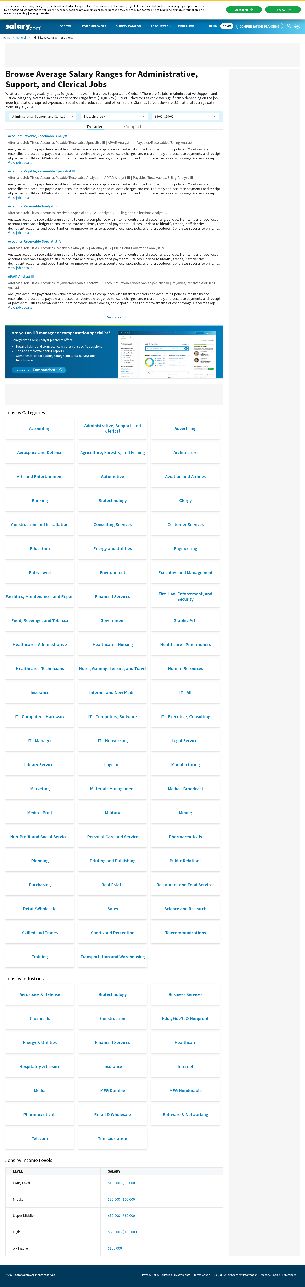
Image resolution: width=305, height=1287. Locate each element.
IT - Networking (113, 740)
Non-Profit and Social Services (39, 836)
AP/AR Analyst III (21, 276)
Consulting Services (113, 524)
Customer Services (185, 524)
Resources (159, 26)
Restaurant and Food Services (185, 884)
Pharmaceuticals (185, 836)
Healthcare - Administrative (40, 644)
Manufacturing (185, 764)
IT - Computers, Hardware (40, 716)
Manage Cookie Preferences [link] (278, 1275)
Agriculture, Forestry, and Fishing (112, 452)
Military (112, 812)
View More (114, 317)
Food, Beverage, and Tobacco (39, 620)
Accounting (39, 428)
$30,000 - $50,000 (121, 1199)
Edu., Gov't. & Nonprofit (185, 1018)
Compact (133, 126)
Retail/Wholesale (39, 908)
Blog (213, 26)
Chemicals (40, 1018)
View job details (20, 162)
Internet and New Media (112, 692)
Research (21, 37)
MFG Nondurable (185, 1090)
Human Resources (185, 668)
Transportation (112, 1138)
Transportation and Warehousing (113, 957)
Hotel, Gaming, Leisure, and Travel (112, 668)
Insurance (39, 692)
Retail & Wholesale (112, 1114)
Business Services (185, 994)
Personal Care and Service (112, 836)
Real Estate (112, 884)
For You (66, 26)
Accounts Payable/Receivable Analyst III (40, 136)
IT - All (185, 692)
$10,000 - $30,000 (121, 1183)
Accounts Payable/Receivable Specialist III (41, 171)
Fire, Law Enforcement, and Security (185, 596)
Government (112, 620)
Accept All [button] (241, 10)
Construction (112, 1018)
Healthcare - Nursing (113, 644)
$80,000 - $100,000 (122, 1231)
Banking (40, 500)
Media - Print (39, 812)
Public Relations (185, 860)
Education (40, 548)
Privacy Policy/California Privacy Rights (166, 1275)
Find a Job (186, 26)
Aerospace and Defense (39, 452)
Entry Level (40, 572)
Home (6, 37)
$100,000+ (116, 1248)
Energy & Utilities (40, 1042)
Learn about (23, 370)
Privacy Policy (18, 13)
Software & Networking (185, 1114)
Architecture (185, 452)
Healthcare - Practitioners (185, 644)
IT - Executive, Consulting (185, 716)
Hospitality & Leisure (39, 1066)
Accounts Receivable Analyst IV (33, 206)
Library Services (39, 764)
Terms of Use (202, 1275)
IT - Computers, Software (112, 716)
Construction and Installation (39, 524)
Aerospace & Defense (40, 994)
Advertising (185, 428)
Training (40, 957)
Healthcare (185, 1042)
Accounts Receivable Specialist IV (34, 241)
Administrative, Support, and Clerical (112, 428)
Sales (112, 908)
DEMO (226, 26)
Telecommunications (185, 932)
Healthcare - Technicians (40, 668)
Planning (40, 860)
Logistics (112, 764)
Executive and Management (185, 572)
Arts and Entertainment (40, 476)
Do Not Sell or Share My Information (235, 1275)
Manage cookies (39, 13)
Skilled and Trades (40, 932)
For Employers (94, 26)
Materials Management (112, 788)
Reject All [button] (280, 10)
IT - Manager (40, 740)
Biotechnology (113, 500)
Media (40, 1090)
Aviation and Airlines (185, 476)
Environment (112, 572)
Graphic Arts (185, 620)
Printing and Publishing (112, 860)
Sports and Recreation (112, 932)
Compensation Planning (259, 26)
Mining (185, 812)
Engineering (185, 548)
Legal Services (185, 740)
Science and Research (185, 908)
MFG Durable (112, 1090)
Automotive (112, 476)
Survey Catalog (128, 26)
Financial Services (112, 596)
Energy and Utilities (112, 548)
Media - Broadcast (185, 788)
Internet (185, 1066)
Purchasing (40, 884)
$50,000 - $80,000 (121, 1215)
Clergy (185, 500)
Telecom (40, 1138)
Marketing (40, 788)
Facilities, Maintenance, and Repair (40, 596)
